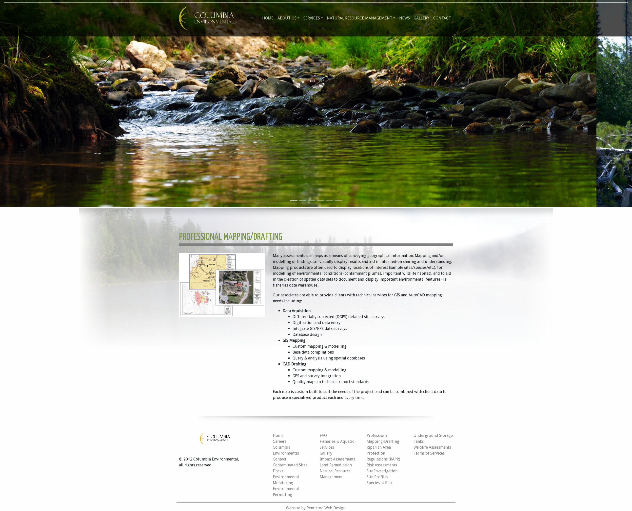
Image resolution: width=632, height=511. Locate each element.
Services (311, 18)
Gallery (421, 18)
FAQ (323, 435)
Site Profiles (377, 477)
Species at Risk (379, 482)
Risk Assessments (382, 465)
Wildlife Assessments (432, 447)
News (404, 18)
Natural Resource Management (359, 18)
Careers (279, 441)
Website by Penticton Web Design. (316, 508)
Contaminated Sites (290, 465)
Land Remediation (336, 465)
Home (268, 18)
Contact (442, 18)
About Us (286, 18)
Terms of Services (429, 453)
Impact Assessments (337, 459)
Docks (278, 471)
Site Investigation (382, 471)
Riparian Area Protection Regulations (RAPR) (383, 453)
